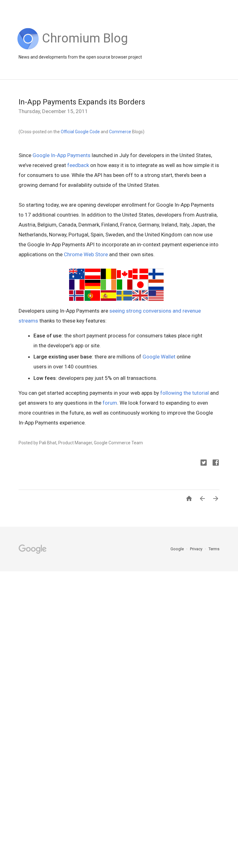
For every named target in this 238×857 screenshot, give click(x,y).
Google (177, 549)
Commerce (120, 131)
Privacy (196, 549)
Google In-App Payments (61, 155)
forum (110, 403)
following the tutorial (184, 393)
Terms (214, 549)
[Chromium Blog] (85, 48)
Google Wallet (159, 357)
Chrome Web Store (86, 254)
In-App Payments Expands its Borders (82, 102)
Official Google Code (80, 131)
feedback (78, 165)
